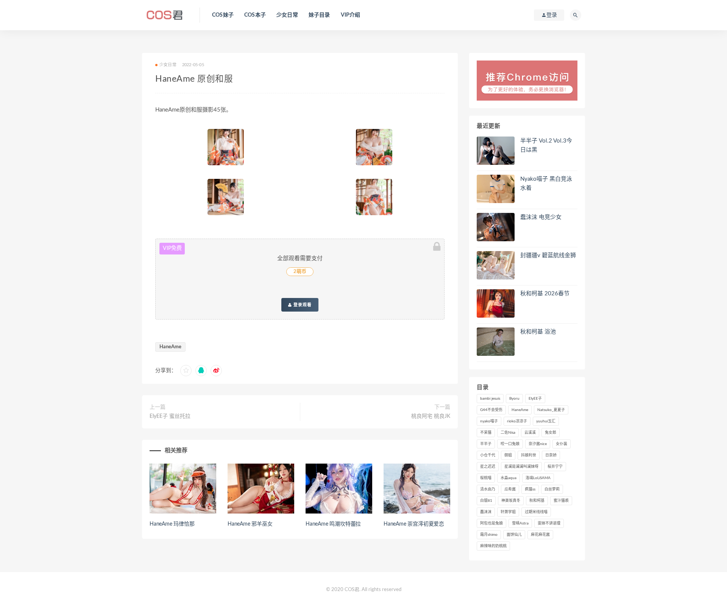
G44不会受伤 (491, 410)
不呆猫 (485, 432)
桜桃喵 (485, 478)
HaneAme (170, 346)
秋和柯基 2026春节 (544, 293)
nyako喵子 (489, 421)
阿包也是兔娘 (491, 523)
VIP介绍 (350, 15)
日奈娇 (551, 455)
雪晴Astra (520, 523)
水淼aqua (508, 478)
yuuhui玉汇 (545, 421)
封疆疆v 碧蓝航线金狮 (548, 255)
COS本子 (255, 15)
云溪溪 (530, 432)
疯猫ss (530, 489)
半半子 (485, 444)
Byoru (514, 398)
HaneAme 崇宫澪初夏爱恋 (414, 524)
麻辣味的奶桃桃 (493, 546)
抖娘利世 (528, 455)
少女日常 (287, 15)
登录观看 (302, 305)
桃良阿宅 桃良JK (430, 416)
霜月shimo (489, 535)
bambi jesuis (490, 398)
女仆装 (561, 444)
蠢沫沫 (485, 512)
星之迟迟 (487, 467)
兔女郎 (550, 432)
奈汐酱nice (538, 444)
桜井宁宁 (555, 467)
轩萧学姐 (508, 512)
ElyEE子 (535, 398)
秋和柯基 (536, 501)
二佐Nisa (508, 432)
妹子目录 (319, 15)
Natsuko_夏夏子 (551, 410)
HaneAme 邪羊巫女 (250, 524)
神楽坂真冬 (510, 501)
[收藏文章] (186, 370)
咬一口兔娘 (510, 444)
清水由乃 (487, 489)
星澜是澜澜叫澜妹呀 (521, 467)
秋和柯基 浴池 (538, 332)
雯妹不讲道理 (549, 523)
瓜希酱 (510, 489)
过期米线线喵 (536, 512)
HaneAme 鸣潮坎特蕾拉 (333, 524)
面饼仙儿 (514, 535)
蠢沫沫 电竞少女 (541, 217)
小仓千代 (487, 455)
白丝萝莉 (552, 489)
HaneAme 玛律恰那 (172, 524)
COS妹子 (223, 15)
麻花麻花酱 (540, 535)
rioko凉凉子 (517, 421)
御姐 (508, 455)
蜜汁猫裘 (561, 501)
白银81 (486, 501)
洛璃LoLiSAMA (538, 478)
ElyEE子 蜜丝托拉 (170, 416)
